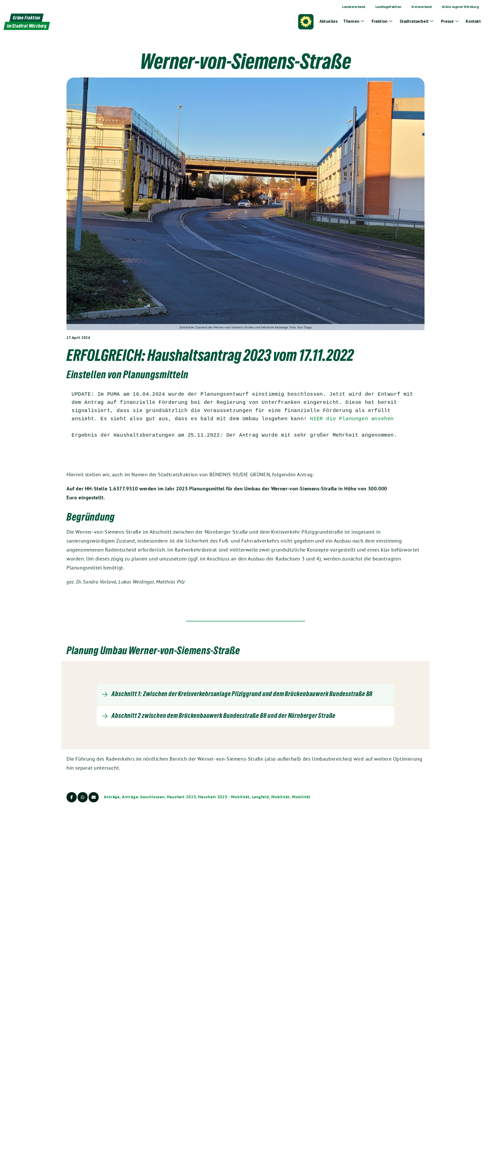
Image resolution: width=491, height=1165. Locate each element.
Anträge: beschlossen (143, 796)
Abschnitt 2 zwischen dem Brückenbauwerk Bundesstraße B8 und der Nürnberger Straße (223, 715)
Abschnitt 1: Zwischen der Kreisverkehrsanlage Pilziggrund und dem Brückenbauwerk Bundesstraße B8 (242, 694)
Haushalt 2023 (181, 796)
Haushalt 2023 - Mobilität (224, 796)
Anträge (112, 796)
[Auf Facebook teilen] (71, 797)
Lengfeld (260, 796)
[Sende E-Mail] (93, 797)
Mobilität (280, 796)
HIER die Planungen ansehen (352, 419)
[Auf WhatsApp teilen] (82, 797)
